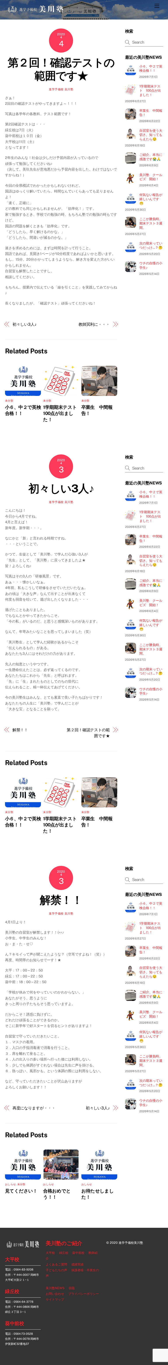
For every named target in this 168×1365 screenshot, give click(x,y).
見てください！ (21, 1191)
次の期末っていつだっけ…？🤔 (151, 245)
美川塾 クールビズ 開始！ (150, 177)
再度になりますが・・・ (34, 1108)
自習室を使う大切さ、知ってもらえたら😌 (150, 135)
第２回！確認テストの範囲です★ (61, 69)
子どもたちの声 (56, 1270)
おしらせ (10, 1184)
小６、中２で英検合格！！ (150, 68)
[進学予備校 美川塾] (35, 11)
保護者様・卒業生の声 (72, 1273)
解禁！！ (20, 730)
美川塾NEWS (55, 1288)
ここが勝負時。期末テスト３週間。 (150, 223)
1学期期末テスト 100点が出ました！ (62, 413)
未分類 (9, 400)
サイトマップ (55, 1299)
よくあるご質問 (56, 1264)
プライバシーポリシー (83, 1294)
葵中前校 (14, 1323)
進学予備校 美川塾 (61, 89)
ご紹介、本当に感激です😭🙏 (150, 157)
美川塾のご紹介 (64, 1243)
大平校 (12, 1259)
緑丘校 (12, 1291)
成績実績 (77, 1264)
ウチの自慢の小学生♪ (150, 265)
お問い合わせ (55, 1294)
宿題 (72, 1288)
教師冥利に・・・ (94, 324)
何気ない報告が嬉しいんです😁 (150, 199)
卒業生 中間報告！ (150, 113)
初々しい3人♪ (24, 324)
